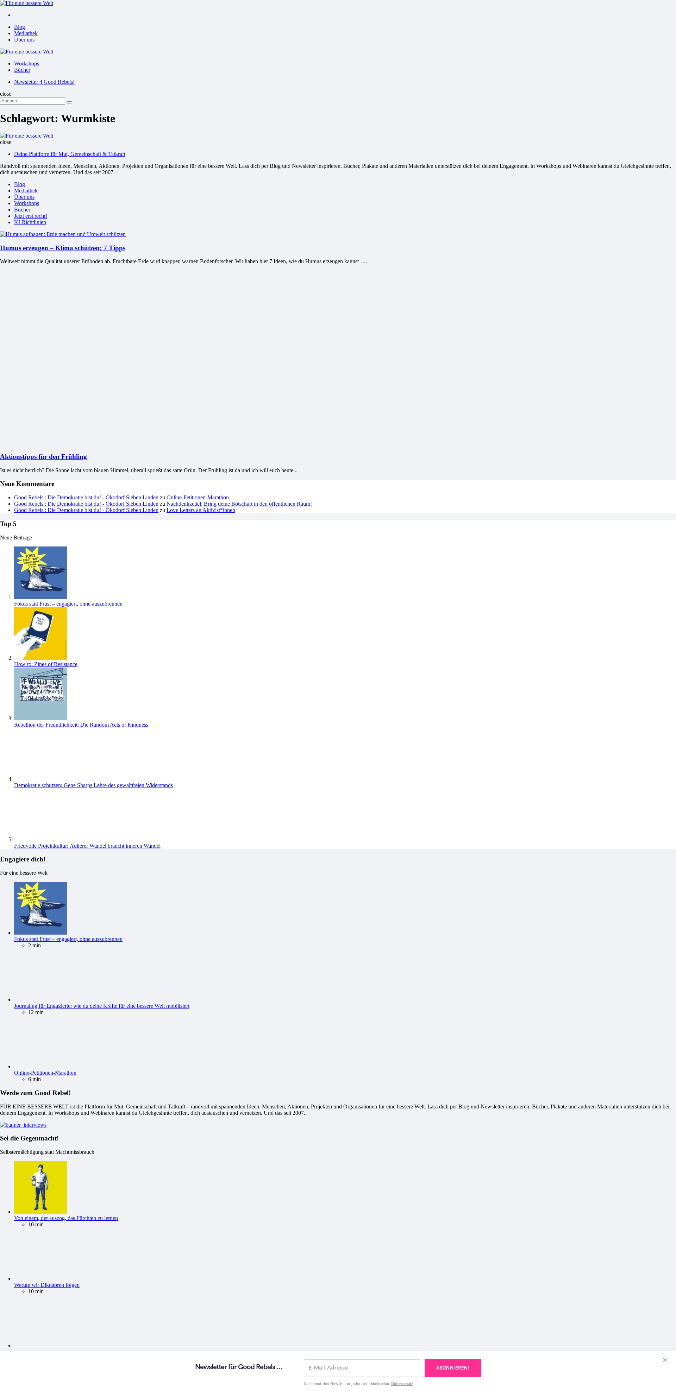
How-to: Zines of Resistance (45, 1010)
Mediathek (26, 33)
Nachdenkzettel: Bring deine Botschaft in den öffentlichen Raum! (239, 850)
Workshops (26, 64)
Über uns (24, 40)
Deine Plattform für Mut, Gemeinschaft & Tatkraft (69, 154)
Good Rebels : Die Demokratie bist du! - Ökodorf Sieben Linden (86, 844)
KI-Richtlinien (30, 222)
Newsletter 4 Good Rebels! (44, 82)
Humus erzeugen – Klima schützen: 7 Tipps (62, 248)
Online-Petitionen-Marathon (198, 844)
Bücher (22, 70)
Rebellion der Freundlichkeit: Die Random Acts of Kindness (81, 1071)
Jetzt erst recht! (30, 216)
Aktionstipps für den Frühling (43, 803)
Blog (19, 27)
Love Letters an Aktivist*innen (201, 856)
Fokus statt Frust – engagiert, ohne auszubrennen (68, 950)
